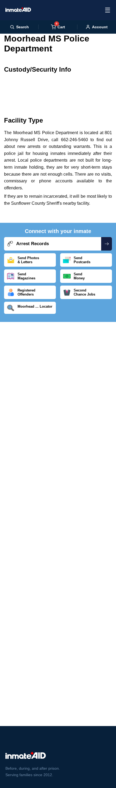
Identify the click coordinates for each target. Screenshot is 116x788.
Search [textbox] (22, 27)
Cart (60, 27)
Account (100, 27)
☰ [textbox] (108, 10)
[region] (58, 91)
